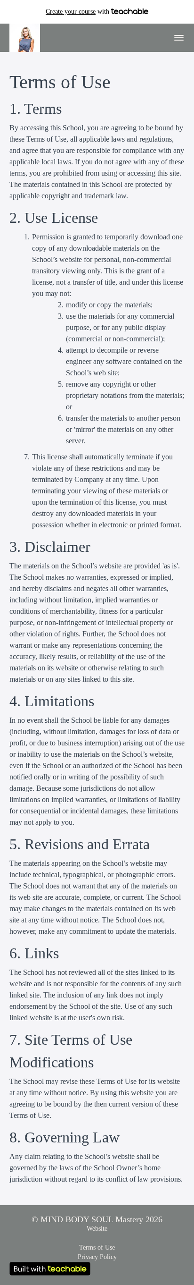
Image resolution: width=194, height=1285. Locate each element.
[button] (179, 38)
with (78, 11)
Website (97, 1228)
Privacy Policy (97, 1256)
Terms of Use (97, 1247)
